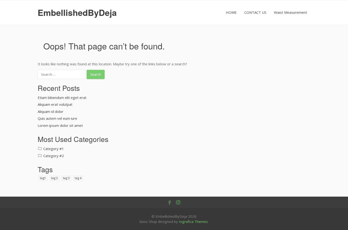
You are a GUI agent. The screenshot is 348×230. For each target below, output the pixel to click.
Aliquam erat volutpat (55, 104)
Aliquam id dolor (50, 111)
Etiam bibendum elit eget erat (62, 97)
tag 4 (78, 178)
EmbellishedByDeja (77, 12)
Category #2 (53, 155)
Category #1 (53, 148)
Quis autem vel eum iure (57, 118)
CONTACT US (255, 12)
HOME (231, 12)
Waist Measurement (290, 12)
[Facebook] (170, 202)
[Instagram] (178, 202)
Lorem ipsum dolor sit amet (60, 125)
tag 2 (54, 178)
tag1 (43, 178)
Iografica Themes (193, 221)
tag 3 (66, 178)
